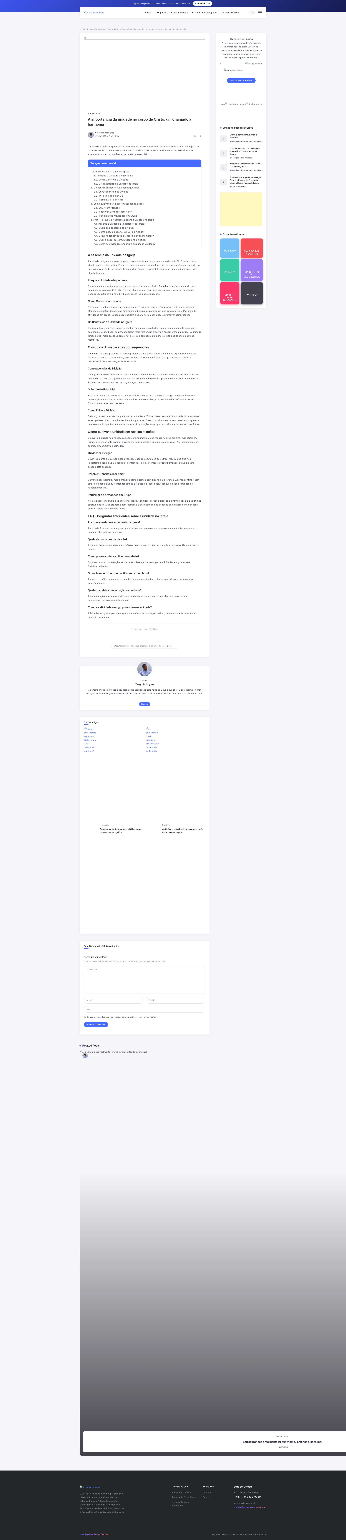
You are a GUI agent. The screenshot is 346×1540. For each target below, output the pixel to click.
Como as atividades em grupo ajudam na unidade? (127, 244)
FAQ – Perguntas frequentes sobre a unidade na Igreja (123, 219)
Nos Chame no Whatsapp (246, 1492)
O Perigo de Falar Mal (111, 195)
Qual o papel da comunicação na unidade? (122, 239)
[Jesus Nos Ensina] (94, 12)
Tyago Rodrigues (106, 133)
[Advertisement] (241, 209)
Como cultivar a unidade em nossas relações (119, 203)
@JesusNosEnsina (241, 39)
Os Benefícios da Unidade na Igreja (118, 183)
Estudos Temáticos (96, 29)
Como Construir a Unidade (113, 179)
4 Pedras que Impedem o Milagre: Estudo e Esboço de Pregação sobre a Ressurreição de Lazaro (246, 180)
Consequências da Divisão (113, 191)
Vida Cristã (112, 29)
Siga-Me (144, 704)
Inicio (82, 29)
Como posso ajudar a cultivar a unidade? (121, 232)
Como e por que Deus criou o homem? (243, 136)
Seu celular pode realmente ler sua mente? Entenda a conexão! (282, 1441)
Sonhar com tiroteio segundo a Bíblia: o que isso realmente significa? (120, 831)
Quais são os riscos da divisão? (116, 227)
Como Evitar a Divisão (111, 199)
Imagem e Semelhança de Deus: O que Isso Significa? (246, 165)
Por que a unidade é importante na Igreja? (121, 223)
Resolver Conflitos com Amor (115, 211)
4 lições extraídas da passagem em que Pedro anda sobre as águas (245, 151)
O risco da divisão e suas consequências (117, 187)
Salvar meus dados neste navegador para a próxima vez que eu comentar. (122, 1017)
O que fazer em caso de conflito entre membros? (126, 235)
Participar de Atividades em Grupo (118, 215)
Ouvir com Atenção (109, 207)
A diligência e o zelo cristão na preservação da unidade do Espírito (182, 831)
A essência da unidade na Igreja (111, 171)
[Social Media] (229, 248)
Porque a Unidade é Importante (115, 175)
